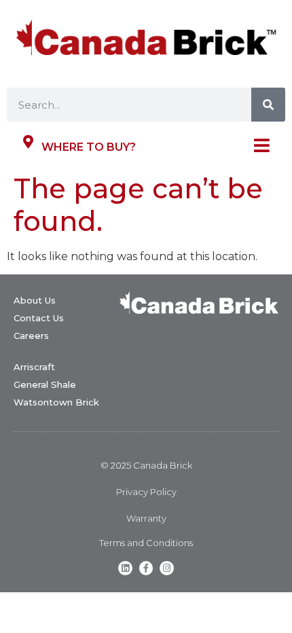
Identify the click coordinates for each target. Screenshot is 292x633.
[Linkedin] (125, 568)
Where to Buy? (88, 147)
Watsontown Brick (56, 402)
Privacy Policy (146, 491)
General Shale (45, 384)
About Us (35, 300)
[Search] (268, 105)
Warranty (146, 518)
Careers (31, 335)
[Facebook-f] (146, 568)
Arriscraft (34, 366)
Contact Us (39, 317)
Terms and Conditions (146, 542)
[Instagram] (167, 568)
